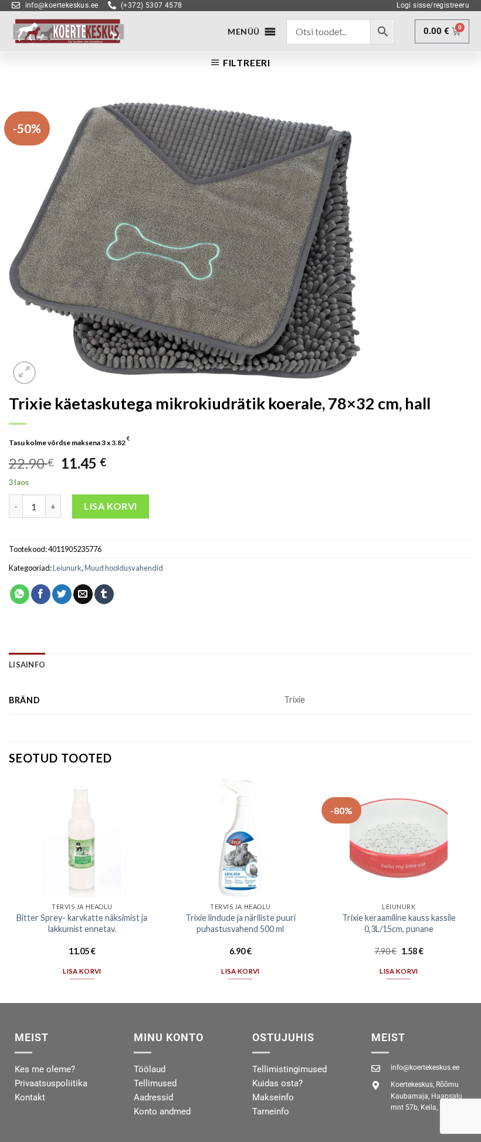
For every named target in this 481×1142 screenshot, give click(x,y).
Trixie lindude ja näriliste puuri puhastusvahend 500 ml (240, 923)
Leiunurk (67, 567)
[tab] (27, 664)
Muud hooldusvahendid (123, 567)
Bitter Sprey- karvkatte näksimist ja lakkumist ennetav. (81, 923)
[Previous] (9, 890)
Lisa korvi (110, 505)
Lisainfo (27, 664)
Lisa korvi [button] (82, 971)
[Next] (471, 890)
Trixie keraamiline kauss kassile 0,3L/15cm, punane (399, 923)
